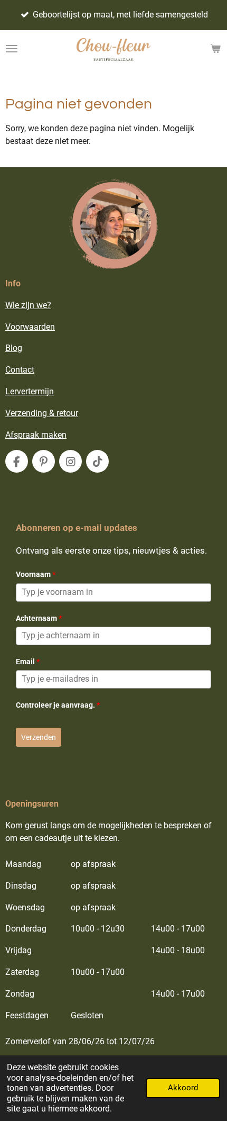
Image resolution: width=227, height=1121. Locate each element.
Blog (13, 348)
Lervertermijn (29, 391)
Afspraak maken (36, 435)
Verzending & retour (41, 413)
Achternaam (39, 618)
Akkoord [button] (183, 1087)
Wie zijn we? (28, 305)
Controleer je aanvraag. (58, 705)
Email (28, 661)
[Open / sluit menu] (11, 48)
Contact (19, 370)
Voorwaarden (30, 327)
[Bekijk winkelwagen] (215, 48)
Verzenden (38, 737)
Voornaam (35, 574)
